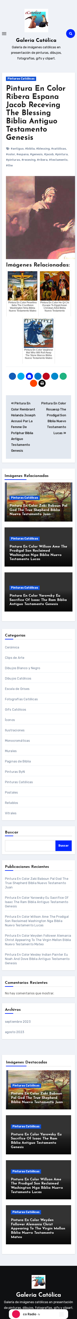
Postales (11, 792)
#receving (29, 160)
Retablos (11, 803)
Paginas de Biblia (18, 761)
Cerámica (12, 647)
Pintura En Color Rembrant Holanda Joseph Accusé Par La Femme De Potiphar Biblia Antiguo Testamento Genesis (23, 427)
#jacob (49, 154)
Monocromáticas (17, 741)
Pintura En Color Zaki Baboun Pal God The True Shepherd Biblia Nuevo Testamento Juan (38, 510)
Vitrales (11, 813)
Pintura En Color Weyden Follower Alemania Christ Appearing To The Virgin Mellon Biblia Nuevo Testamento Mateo (38, 940)
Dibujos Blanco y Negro (22, 668)
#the (9, 165)
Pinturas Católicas (21, 78)
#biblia (30, 148)
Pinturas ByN (15, 772)
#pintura (61, 154)
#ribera (42, 160)
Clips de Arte (14, 658)
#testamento (58, 160)
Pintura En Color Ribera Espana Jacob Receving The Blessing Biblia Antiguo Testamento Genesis (36, 113)
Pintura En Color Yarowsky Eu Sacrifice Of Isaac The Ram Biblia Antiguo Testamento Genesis (38, 600)
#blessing (43, 148)
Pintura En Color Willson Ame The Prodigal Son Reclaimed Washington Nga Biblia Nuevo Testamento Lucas (37, 921)
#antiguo (17, 148)
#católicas (58, 148)
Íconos (10, 720)
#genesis (36, 154)
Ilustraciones (15, 730)
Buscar (12, 832)
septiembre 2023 (18, 1022)
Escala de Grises (17, 689)
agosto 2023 (14, 1032)
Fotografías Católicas (21, 699)
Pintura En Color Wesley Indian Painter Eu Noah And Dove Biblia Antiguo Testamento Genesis (37, 959)
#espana (22, 154)
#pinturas (13, 160)
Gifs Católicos (15, 709)
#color (10, 154)
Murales (11, 751)
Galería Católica (36, 40)
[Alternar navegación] (4, 33)
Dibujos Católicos (18, 678)
